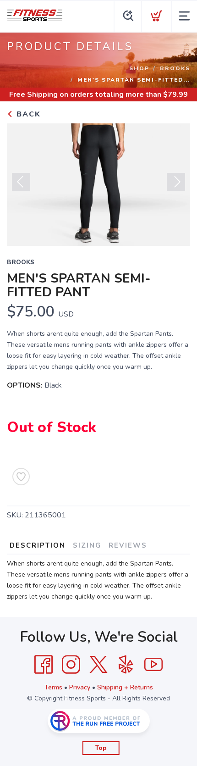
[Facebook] (43, 664)
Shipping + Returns (125, 687)
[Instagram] (71, 664)
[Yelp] (126, 664)
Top (101, 748)
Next (176, 182)
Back (27, 114)
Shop (139, 68)
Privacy (79, 687)
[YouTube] (153, 664)
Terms (53, 687)
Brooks (175, 68)
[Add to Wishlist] (21, 476)
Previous (21, 182)
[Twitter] (98, 664)
